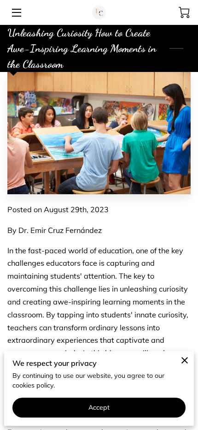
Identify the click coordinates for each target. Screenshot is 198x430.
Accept (99, 407)
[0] (184, 12)
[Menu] (15, 12)
